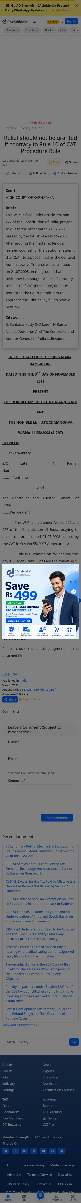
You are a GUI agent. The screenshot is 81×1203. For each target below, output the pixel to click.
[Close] (76, 567)
